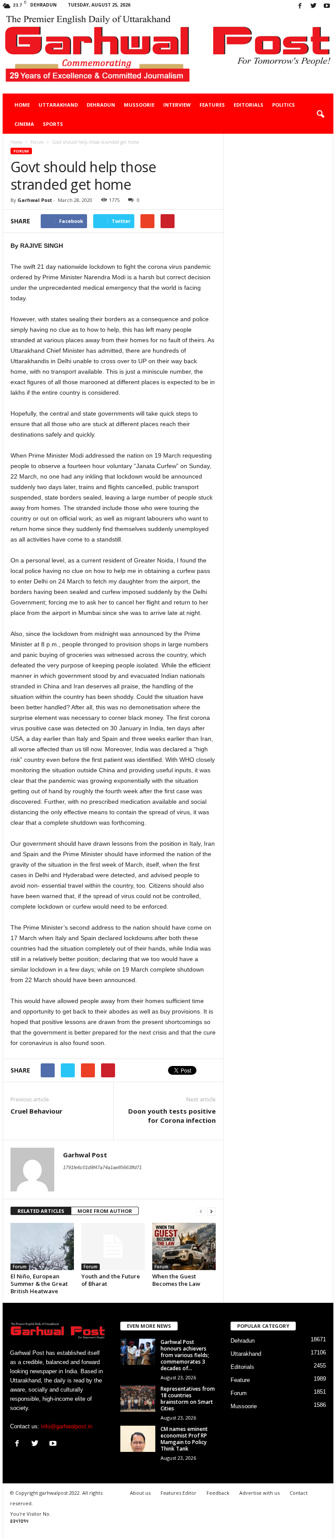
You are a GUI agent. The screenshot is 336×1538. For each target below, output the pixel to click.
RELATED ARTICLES (41, 1211)
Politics (283, 104)
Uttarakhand (58, 104)
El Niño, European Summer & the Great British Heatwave (39, 1283)
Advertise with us (259, 1492)
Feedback (217, 1492)
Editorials (248, 104)
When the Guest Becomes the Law (176, 1280)
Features (212, 104)
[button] (320, 114)
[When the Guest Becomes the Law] (184, 1246)
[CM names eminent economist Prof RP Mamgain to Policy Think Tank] (137, 1439)
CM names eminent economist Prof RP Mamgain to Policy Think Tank (184, 1438)
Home (22, 104)
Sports (53, 124)
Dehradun (101, 104)
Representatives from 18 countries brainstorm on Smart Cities (188, 1398)
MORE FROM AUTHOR (104, 1211)
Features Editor (178, 1492)
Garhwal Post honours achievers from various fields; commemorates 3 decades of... (185, 1355)
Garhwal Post (35, 200)
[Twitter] (313, 6)
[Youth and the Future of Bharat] (113, 1246)
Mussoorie (139, 104)
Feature (240, 1380)
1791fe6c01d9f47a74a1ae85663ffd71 (102, 1167)
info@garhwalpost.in (66, 1426)
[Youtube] (327, 6)
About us (140, 1492)
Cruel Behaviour (36, 1111)
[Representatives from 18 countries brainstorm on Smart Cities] (137, 1398)
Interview (177, 104)
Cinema (24, 124)
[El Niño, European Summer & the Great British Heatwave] (42, 1246)
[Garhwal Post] (168, 53)
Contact (299, 1492)
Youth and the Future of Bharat (110, 1280)
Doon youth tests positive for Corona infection (172, 1116)
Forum (21, 151)
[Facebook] (299, 6)
